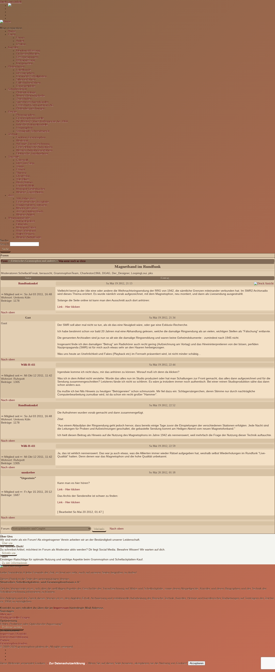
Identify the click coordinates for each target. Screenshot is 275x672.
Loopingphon (24, 127)
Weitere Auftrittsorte (28, 237)
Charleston (23, 176)
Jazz (11, 195)
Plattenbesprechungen (30, 108)
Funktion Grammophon (31, 137)
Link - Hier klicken (68, 306)
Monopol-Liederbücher (30, 188)
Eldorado (22, 224)
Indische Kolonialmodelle (32, 124)
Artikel (20, 40)
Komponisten (24, 63)
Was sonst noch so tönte (72, 260)
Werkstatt (22, 140)
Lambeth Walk (25, 185)
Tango (20, 166)
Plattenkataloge (26, 92)
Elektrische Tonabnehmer (32, 153)
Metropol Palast (26, 227)
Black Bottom (24, 182)
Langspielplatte (25, 85)
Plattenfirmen (16, 66)
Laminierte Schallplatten (31, 76)
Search (4, 244)
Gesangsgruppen (27, 57)
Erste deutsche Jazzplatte (32, 201)
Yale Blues (22, 179)
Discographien (25, 73)
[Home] (5, 21)
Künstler (13, 47)
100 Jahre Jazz (26, 198)
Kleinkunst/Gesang (28, 50)
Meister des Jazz (27, 208)
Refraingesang (25, 60)
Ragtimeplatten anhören (31, 205)
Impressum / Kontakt (13, 633)
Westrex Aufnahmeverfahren (34, 150)
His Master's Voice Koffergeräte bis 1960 (42, 121)
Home (12, 31)
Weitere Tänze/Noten (29, 192)
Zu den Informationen (14, 562)
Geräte (12, 111)
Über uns (7, 542)
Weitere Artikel (25, 214)
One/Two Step (25, 163)
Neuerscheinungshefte (30, 95)
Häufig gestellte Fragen (15, 617)
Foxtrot (20, 169)
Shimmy (21, 172)
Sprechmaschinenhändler (32, 102)
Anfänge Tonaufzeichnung (32, 143)
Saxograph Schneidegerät (32, 131)
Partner (4, 640)
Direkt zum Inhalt (11, 1)
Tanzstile (13, 156)
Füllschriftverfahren (28, 82)
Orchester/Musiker (28, 53)
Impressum (61, 607)
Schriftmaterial (17, 89)
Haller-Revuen (25, 234)
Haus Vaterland (26, 230)
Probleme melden (12, 627)
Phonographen (25, 114)
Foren (12, 34)
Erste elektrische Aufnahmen (34, 147)
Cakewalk (22, 160)
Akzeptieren (197, 663)
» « (66, 663)
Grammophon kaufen (13, 643)
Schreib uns (8, 552)
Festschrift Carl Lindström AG (35, 105)
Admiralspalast (25, 221)
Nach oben (8, 312)
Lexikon (21, 44)
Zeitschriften (24, 98)
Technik (13, 134)
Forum (20, 37)
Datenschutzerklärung (14, 637)
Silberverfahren (26, 79)
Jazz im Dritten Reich (29, 211)
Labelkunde (23, 69)
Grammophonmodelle (30, 118)
